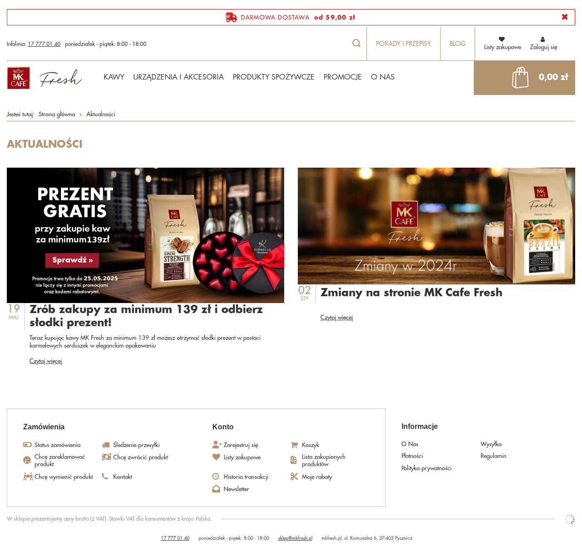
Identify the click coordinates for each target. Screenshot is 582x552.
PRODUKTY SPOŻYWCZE (274, 77)
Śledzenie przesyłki (136, 445)
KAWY (114, 77)
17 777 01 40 (44, 44)
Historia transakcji (246, 477)
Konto (223, 427)
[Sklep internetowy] (569, 519)
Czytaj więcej (46, 361)
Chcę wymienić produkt (64, 477)
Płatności (412, 456)
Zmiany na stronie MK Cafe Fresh (411, 293)
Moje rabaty (317, 477)
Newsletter (236, 489)
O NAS (383, 77)
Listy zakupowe (242, 457)
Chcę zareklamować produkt (60, 460)
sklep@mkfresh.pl (295, 538)
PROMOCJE (343, 77)
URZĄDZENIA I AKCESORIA (178, 77)
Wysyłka (491, 444)
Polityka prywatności (426, 468)
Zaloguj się (543, 47)
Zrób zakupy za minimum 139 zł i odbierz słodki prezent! (146, 316)
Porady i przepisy (403, 43)
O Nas (409, 444)
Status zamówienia (57, 445)
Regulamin (494, 456)
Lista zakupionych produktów (324, 460)
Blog (458, 43)
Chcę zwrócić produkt (140, 457)
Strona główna (57, 114)
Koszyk (310, 445)
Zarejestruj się (241, 445)
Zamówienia (44, 427)
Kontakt (122, 477)
